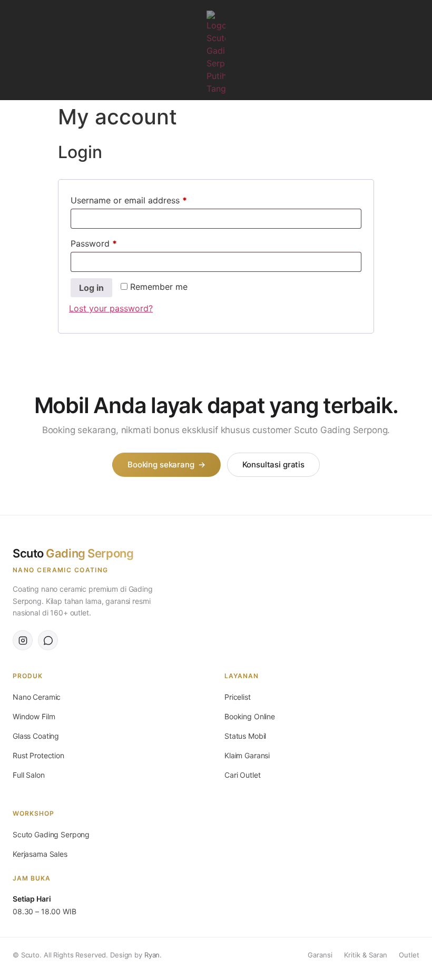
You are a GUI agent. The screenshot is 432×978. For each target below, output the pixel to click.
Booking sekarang (166, 464)
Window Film (34, 716)
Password (111, 242)
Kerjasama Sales (40, 853)
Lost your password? (111, 308)
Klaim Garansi (247, 755)
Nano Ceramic (37, 696)
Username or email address (146, 199)
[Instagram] (418, 50)
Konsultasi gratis (273, 464)
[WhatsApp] (48, 640)
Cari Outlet (242, 774)
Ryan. (153, 955)
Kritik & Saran (365, 955)
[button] (11, 50)
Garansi (320, 955)
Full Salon (29, 774)
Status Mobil (245, 735)
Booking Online (249, 716)
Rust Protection (38, 755)
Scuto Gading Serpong (51, 834)
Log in (91, 287)
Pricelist (237, 696)
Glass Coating (36, 735)
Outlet (409, 955)
